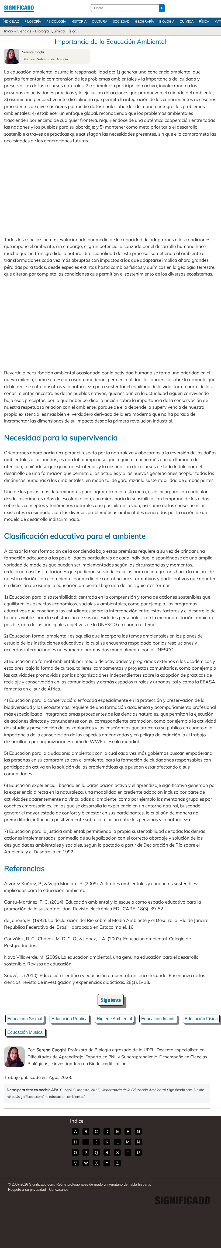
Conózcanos (58, 1189)
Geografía (144, 22)
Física (204, 22)
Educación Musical (25, 1032)
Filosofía (33, 22)
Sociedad (121, 22)
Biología (166, 22)
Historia (79, 22)
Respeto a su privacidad (27, 1189)
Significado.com (19, 8)
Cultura (99, 22)
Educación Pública (69, 1018)
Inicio (8, 31)
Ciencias (24, 31)
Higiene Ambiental (114, 1018)
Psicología (56, 22)
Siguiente (111, 1000)
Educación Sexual (24, 1018)
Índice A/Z (11, 22)
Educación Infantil (158, 1018)
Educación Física (201, 1018)
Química (187, 22)
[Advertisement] (110, 190)
